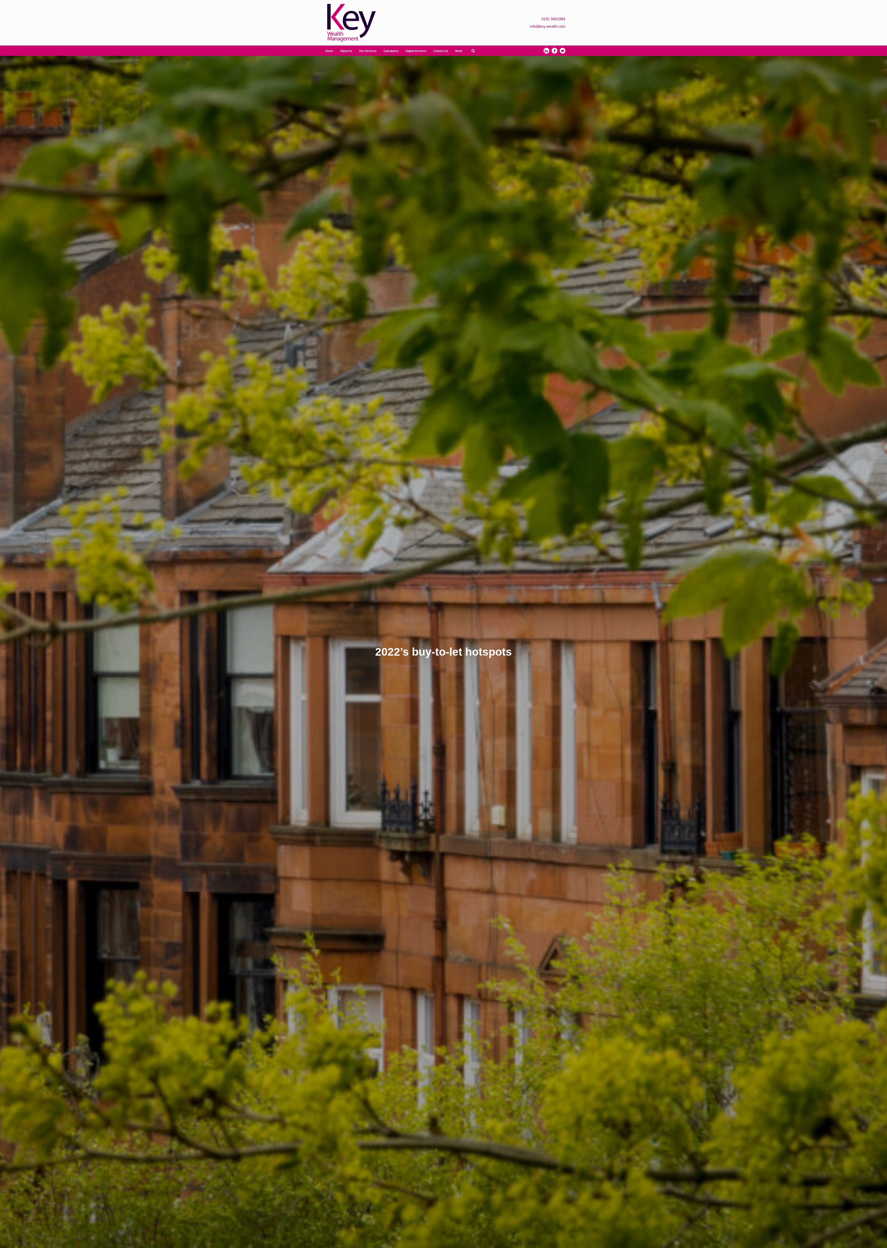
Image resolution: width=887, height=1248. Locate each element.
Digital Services (416, 51)
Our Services (368, 51)
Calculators (391, 51)
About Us (346, 51)
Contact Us (440, 51)
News (458, 51)
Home (329, 51)
